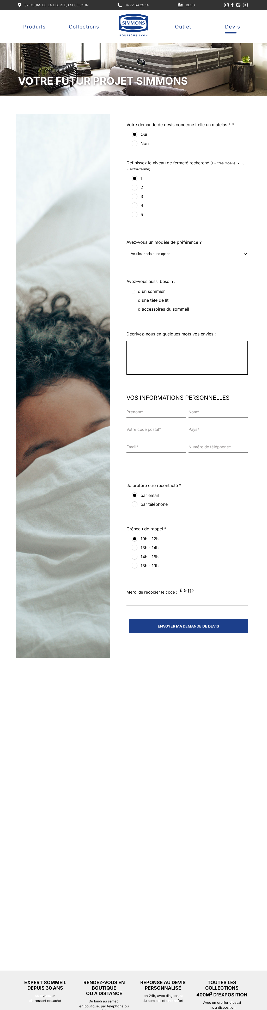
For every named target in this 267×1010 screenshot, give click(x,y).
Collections (84, 27)
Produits (34, 27)
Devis (232, 27)
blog (190, 5)
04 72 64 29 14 (137, 5)
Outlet (183, 27)
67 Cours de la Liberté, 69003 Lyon (57, 5)
